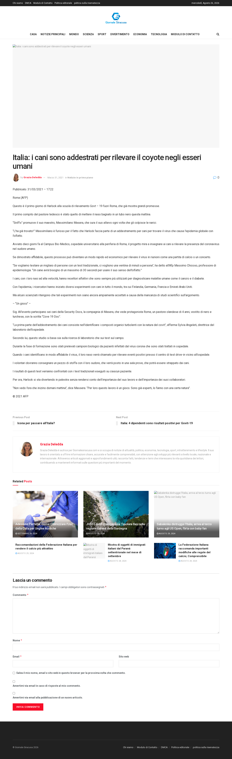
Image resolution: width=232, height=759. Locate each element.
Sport (102, 34)
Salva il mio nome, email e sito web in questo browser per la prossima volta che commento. (71, 672)
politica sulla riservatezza (87, 3)
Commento (21, 595)
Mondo (74, 34)
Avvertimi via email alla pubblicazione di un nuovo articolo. (48, 697)
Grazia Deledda (33, 177)
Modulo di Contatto (42, 3)
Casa (33, 34)
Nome (17, 640)
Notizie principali (53, 34)
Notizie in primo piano (80, 177)
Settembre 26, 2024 (27, 533)
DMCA (28, 3)
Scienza (88, 34)
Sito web (124, 656)
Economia (140, 34)
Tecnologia (159, 34)
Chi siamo (18, 3)
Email (17, 656)
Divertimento (119, 34)
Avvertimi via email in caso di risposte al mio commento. (47, 685)
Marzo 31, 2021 (55, 177)
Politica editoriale (63, 3)
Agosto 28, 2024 (117, 561)
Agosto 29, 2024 (96, 533)
